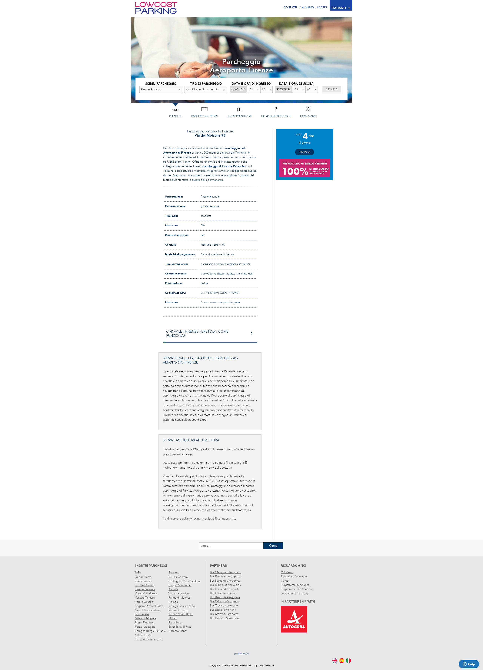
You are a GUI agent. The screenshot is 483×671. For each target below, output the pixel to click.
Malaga (173, 601)
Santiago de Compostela (184, 581)
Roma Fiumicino (145, 622)
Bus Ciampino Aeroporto (225, 572)
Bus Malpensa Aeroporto (225, 584)
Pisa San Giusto (144, 585)
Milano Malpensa (145, 618)
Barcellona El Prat (179, 626)
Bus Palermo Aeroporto (224, 601)
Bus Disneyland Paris (223, 609)
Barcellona (175, 622)
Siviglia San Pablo (179, 585)
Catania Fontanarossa (148, 639)
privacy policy (241, 653)
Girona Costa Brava (180, 614)
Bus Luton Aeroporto (223, 593)
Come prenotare (239, 116)
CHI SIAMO (307, 7)
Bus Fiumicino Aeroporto (225, 576)
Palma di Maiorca (179, 597)
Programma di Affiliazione (297, 589)
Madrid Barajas (177, 610)
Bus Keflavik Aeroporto (224, 614)
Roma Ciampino (145, 626)
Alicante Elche (177, 631)
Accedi (322, 7)
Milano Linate (143, 635)
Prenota (175, 116)
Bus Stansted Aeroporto (225, 589)
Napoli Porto (143, 577)
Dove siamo (308, 116)
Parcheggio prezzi (204, 116)
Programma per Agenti (295, 584)
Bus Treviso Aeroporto (224, 605)
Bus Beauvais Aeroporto (225, 597)
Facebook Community (294, 593)
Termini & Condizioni (294, 576)
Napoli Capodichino (148, 610)
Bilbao (172, 618)
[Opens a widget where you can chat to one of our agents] (468, 664)
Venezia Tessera (145, 597)
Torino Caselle (144, 601)
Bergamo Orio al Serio (149, 606)
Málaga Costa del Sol (181, 606)
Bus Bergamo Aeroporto (225, 580)
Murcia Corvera (178, 577)
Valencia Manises (179, 593)
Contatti (290, 7)
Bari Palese (142, 614)
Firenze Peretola (145, 589)
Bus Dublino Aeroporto (224, 618)
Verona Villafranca (146, 593)
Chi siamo (287, 572)
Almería (173, 589)
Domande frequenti (275, 116)
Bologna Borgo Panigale (150, 631)
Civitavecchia (143, 581)
